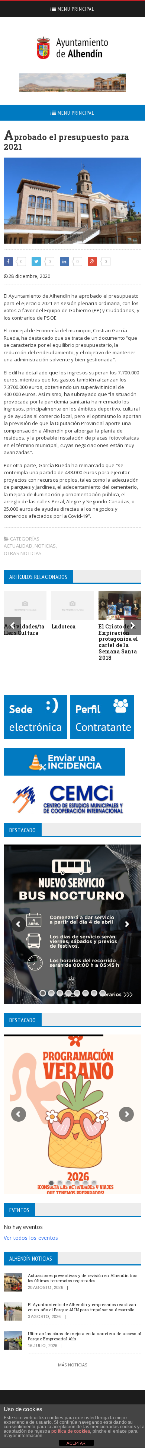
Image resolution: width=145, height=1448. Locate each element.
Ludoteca (63, 626)
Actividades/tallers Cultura (24, 629)
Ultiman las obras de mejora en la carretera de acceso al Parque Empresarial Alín (84, 1336)
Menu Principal (75, 9)
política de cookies (70, 1431)
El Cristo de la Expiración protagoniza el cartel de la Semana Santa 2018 (118, 642)
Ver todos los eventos (31, 1237)
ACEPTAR (76, 1443)
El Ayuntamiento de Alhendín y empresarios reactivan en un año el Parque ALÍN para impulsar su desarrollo (82, 1307)
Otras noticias (23, 553)
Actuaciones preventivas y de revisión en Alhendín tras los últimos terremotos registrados (83, 1278)
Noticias (45, 545)
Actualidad (18, 545)
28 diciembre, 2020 (28, 276)
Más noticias (72, 1365)
